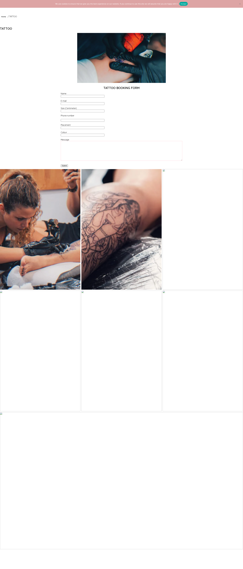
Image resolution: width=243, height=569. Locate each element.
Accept (183, 4)
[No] (240, 4)
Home (3, 17)
